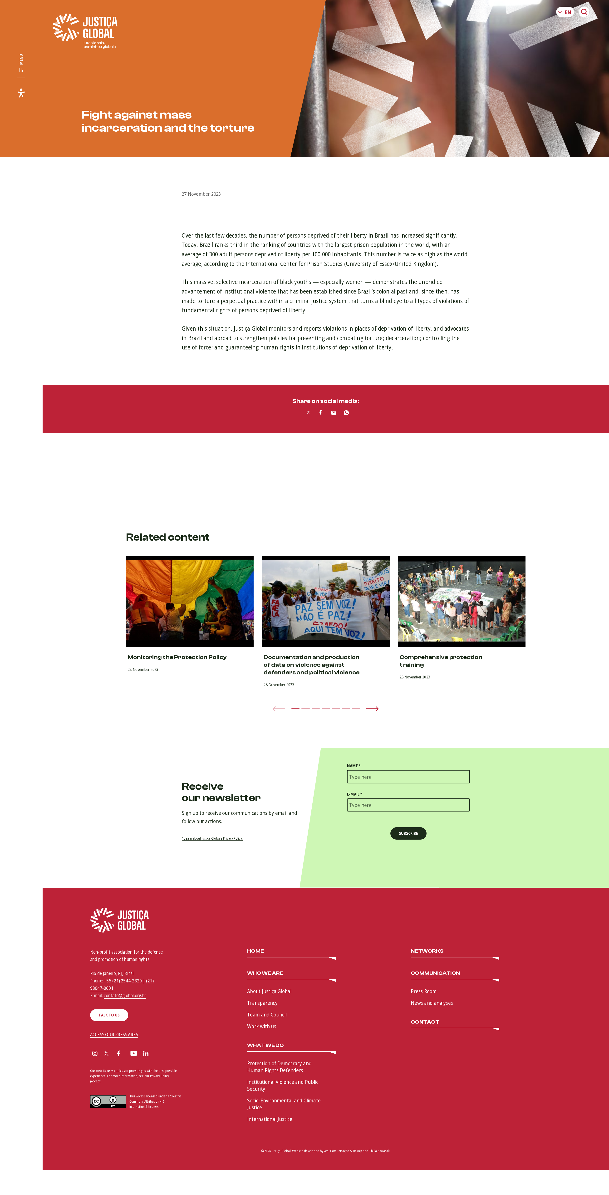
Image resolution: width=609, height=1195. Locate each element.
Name (354, 765)
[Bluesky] (158, 1054)
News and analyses (432, 1002)
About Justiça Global (269, 991)
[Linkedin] (145, 1054)
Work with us (261, 1026)
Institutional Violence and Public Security (282, 1085)
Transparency (262, 1002)
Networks (427, 951)
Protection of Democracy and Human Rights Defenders (279, 1067)
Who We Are (265, 973)
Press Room (424, 991)
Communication (435, 973)
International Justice (269, 1118)
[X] (106, 1054)
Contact (425, 1022)
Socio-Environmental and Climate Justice (284, 1104)
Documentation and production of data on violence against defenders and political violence (311, 665)
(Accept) (96, 1081)
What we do (265, 1045)
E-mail (355, 794)
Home (255, 951)
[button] (295, 708)
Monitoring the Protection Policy (177, 657)
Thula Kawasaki (379, 1151)
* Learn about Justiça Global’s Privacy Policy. (212, 838)
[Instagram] (95, 1054)
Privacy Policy (159, 1076)
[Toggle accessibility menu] (21, 93)
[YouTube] (133, 1054)
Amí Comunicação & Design (343, 1151)
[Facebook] (118, 1054)
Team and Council (267, 1014)
